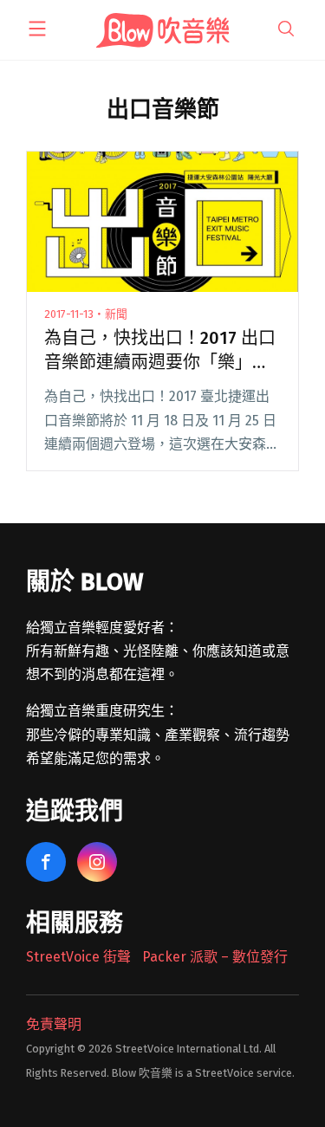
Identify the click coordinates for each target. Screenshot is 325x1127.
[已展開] (37, 29)
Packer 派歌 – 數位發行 (215, 957)
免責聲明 (53, 1024)
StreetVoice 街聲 (78, 957)
